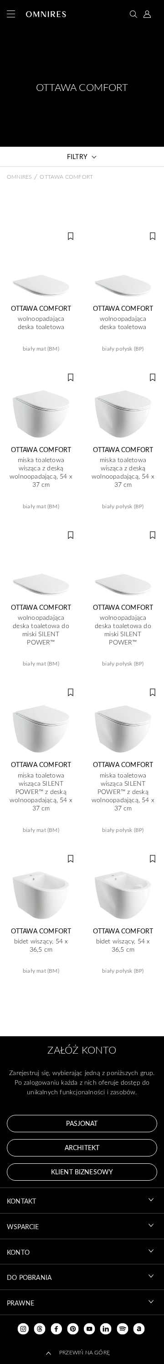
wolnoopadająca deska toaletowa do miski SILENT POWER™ (41, 630)
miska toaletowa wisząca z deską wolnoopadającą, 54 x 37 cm (41, 472)
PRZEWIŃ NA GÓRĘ (84, 1352)
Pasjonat (81, 1123)
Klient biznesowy (82, 1171)
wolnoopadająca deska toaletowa (41, 322)
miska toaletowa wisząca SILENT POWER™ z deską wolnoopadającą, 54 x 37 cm (41, 792)
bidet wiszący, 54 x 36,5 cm (41, 945)
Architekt (82, 1147)
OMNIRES (19, 176)
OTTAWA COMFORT (41, 308)
